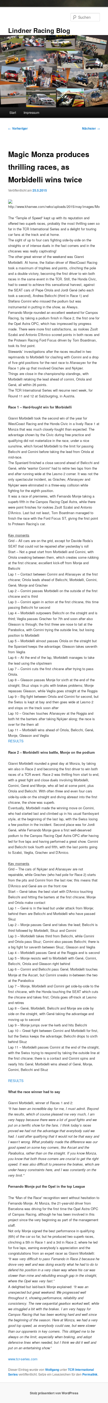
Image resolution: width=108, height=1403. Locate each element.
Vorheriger (18, 128)
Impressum (31, 112)
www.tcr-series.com (22, 1358)
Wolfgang (52, 1369)
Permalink (90, 1374)
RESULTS (16, 740)
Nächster (91, 128)
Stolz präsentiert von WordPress (54, 1393)
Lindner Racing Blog (39, 30)
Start (12, 112)
